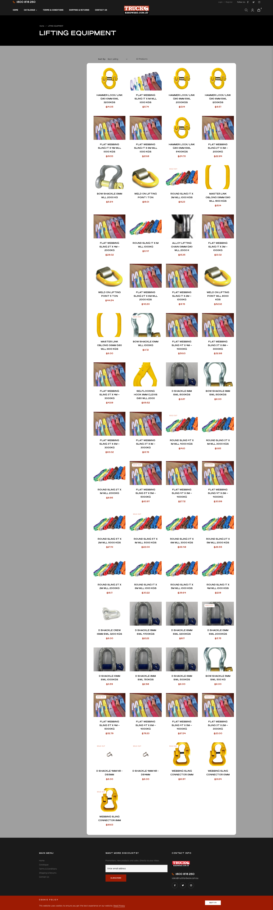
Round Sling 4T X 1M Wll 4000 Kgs (182, 442)
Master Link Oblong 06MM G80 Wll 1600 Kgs (109, 345)
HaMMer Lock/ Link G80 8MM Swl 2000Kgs (182, 99)
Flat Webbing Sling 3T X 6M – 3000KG (109, 444)
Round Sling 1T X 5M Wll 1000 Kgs (181, 586)
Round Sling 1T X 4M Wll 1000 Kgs (218, 586)
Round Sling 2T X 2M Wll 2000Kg (109, 586)
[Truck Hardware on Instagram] (259, 2)
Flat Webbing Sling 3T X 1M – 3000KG (145, 444)
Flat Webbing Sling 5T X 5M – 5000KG (146, 493)
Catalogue (43, 864)
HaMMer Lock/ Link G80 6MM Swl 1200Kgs (218, 99)
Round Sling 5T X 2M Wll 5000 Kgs (109, 541)
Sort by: (102, 59)
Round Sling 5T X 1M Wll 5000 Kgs (146, 541)
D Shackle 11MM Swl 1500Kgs (182, 393)
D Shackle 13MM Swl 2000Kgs (217, 632)
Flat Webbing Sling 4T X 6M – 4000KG (146, 725)
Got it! (213, 903)
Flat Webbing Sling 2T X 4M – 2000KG (109, 246)
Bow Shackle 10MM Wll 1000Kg (145, 343)
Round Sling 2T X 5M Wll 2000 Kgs (218, 541)
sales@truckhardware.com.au (185, 878)
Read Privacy (119, 905)
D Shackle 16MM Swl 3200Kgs (181, 632)
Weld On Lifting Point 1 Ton (145, 195)
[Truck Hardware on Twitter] (253, 2)
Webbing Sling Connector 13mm (181, 773)
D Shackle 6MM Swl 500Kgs (182, 678)
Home (42, 26)
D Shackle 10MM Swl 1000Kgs (109, 678)
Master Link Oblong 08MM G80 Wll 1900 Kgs (218, 197)
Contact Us (44, 876)
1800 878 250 (26, 1)
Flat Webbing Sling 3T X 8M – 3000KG (218, 345)
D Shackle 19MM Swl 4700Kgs (145, 632)
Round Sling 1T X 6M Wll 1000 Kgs (145, 586)
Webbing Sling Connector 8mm (109, 818)
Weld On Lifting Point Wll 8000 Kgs (218, 296)
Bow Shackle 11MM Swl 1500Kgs (218, 393)
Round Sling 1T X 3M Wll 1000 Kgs (181, 195)
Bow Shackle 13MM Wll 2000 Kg (109, 195)
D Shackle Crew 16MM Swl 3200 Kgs (109, 632)
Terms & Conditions (48, 868)
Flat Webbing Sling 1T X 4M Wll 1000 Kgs (109, 148)
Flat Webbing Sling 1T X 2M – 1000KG (181, 296)
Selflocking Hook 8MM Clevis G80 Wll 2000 (145, 394)
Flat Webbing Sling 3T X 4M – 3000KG (109, 394)
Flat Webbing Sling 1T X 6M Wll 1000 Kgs (145, 148)
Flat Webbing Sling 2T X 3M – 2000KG (218, 148)
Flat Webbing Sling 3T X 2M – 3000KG (218, 725)
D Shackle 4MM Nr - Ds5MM (109, 773)
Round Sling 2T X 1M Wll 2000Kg (109, 491)
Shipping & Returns (47, 873)
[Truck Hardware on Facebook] (248, 2)
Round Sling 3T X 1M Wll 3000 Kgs (218, 442)
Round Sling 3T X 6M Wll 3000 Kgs (182, 541)
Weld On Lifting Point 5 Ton (109, 294)
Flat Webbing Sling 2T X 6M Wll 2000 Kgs (146, 296)
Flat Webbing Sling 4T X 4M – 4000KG (182, 345)
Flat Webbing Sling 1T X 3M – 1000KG (218, 246)
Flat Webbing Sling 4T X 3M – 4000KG (182, 493)
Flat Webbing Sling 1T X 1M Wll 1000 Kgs (146, 99)
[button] (246, 10)
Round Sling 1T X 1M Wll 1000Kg (146, 245)
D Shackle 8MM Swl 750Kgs (145, 678)
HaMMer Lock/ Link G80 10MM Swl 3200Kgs (110, 99)
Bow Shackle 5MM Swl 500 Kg (218, 678)
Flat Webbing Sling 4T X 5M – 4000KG (182, 725)
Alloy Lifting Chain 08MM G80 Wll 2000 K (182, 246)
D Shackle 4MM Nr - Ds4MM (146, 773)
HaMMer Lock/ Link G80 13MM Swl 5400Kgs (182, 148)
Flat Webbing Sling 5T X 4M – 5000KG (109, 725)
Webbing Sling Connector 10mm (218, 773)
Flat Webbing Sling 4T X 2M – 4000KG (218, 493)
